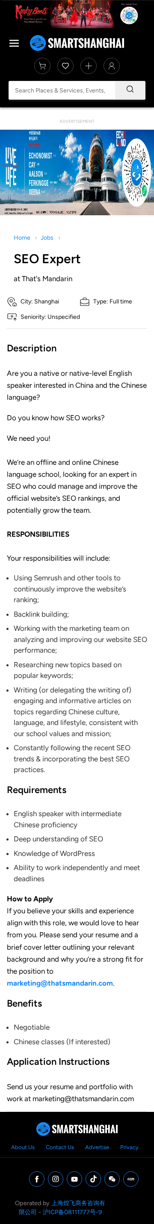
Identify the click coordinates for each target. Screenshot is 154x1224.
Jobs (47, 237)
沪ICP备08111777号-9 (72, 1212)
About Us (23, 1147)
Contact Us (60, 1147)
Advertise (97, 1147)
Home (22, 237)
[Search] (130, 90)
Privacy (129, 1147)
